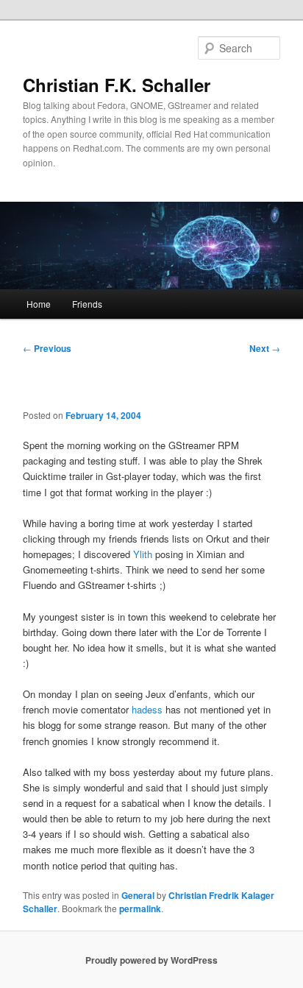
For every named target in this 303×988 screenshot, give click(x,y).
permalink (140, 908)
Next (264, 348)
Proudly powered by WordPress (151, 960)
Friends (87, 303)
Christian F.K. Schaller (116, 84)
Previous (47, 348)
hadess (147, 709)
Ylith (142, 554)
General (137, 895)
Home (38, 303)
